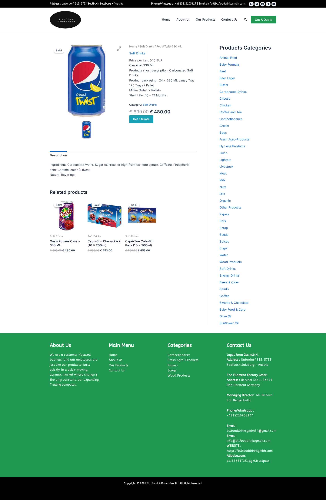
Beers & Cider (229, 282)
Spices (224, 241)
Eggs (223, 132)
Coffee (224, 296)
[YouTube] (273, 4)
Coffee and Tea (231, 112)
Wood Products (231, 262)
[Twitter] (256, 4)
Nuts (223, 187)
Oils (222, 194)
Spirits (224, 289)
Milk (222, 180)
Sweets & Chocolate (234, 303)
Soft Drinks (147, 46)
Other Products (230, 207)
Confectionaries (231, 119)
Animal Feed (228, 58)
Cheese (225, 98)
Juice (223, 153)
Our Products (205, 19)
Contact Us (229, 19)
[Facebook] (251, 4)
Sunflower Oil (229, 323)
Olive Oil (225, 316)
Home (166, 19)
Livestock (226, 166)
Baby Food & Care (232, 309)
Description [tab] (58, 155)
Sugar (224, 248)
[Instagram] (262, 4)
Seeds (224, 234)
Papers (224, 214)
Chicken (225, 105)
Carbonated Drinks (233, 92)
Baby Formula (229, 64)
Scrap (224, 228)
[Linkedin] (268, 4)
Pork (223, 221)
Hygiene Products (232, 146)
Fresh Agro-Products (234, 139)
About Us (183, 19)
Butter (224, 85)
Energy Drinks (230, 275)
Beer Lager (227, 78)
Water (224, 255)
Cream (224, 126)
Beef (223, 71)
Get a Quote (141, 119)
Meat (223, 173)
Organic (225, 200)
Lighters (225, 160)
